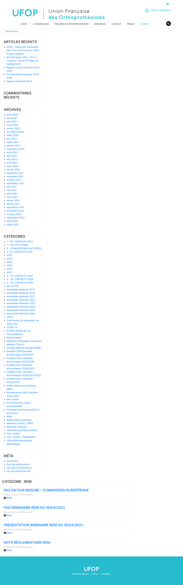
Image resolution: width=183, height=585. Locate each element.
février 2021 (13, 200)
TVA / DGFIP (13, 433)
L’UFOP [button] (23, 24)
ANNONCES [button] (100, 24)
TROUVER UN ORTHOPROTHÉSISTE (71, 24)
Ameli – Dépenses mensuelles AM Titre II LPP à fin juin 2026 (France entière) (23, 50)
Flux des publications (18, 464)
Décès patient (14, 337)
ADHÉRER (144, 24)
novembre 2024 (15, 131)
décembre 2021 (15, 173)
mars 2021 (12, 197)
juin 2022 (12, 155)
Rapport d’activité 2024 (19, 81)
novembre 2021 (15, 176)
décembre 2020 (15, 207)
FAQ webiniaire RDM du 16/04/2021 (34, 508)
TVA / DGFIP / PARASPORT (21, 437)
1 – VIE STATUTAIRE (17, 244)
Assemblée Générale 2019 (21, 289)
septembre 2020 (16, 217)
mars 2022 (12, 166)
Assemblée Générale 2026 (21, 313)
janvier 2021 (13, 203)
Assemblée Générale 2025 (21, 310)
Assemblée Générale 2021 (21, 296)
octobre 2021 (14, 179)
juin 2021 (11, 186)
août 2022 (12, 152)
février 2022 (13, 169)
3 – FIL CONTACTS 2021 (20, 275)
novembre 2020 (15, 210)
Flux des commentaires (19, 467)
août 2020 (12, 221)
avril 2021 (12, 193)
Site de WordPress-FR (18, 471)
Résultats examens (17, 426)
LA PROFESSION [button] (41, 24)
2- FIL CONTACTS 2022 (19, 251)
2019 (9, 255)
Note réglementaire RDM (27, 542)
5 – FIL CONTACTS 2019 (20, 282)
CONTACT (116, 24)
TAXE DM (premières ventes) (22, 430)
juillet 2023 (13, 142)
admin (30, 495)
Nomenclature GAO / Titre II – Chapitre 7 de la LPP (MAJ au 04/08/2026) (22, 60)
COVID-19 (12, 327)
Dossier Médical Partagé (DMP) (24, 347)
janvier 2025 (13, 128)
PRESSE (130, 24)
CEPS (10, 317)
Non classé (12, 399)
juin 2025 (12, 121)
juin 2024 (12, 138)
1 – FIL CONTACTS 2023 (20, 241)
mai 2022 (12, 159)
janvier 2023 (13, 145)
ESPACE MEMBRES (160, 10)
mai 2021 (11, 190)
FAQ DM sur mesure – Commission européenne (46, 490)
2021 (9, 272)
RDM (9, 416)
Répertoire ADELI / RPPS (20, 423)
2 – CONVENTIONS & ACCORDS (24, 248)
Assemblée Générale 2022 (21, 299)
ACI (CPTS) (13, 286)
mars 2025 (12, 125)
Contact (95, 574)
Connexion (12, 460)
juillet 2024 (13, 135)
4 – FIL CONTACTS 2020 (20, 279)
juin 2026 (12, 118)
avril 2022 (12, 162)
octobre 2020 (14, 214)
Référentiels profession (19, 419)
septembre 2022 (16, 149)
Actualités (106, 574)
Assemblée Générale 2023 (21, 303)
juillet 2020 (13, 224)
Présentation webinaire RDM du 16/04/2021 (43, 525)
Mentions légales (80, 574)
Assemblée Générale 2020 (21, 292)
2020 (9, 262)
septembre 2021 (15, 183)
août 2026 (12, 114)
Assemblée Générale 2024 (21, 306)
